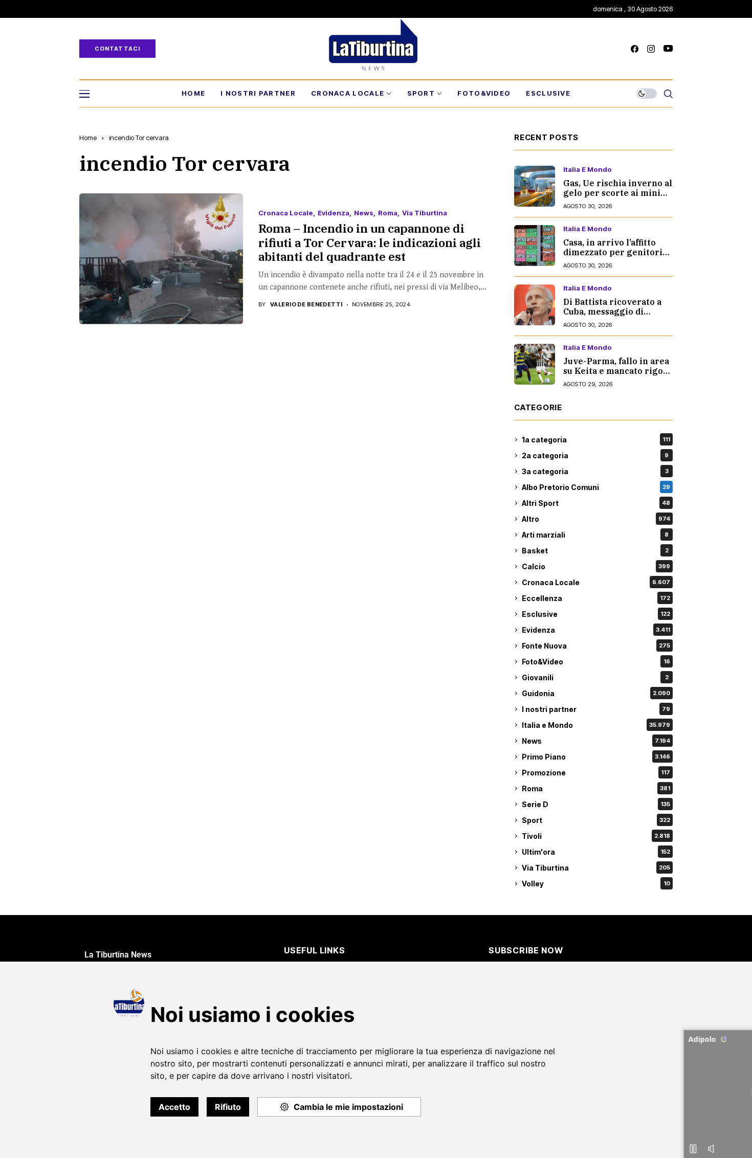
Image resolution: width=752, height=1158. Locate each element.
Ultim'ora (596, 852)
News (363, 213)
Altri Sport (596, 503)
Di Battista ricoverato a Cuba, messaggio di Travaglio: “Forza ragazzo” (612, 317)
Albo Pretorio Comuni (596, 487)
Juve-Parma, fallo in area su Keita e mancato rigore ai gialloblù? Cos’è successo (618, 376)
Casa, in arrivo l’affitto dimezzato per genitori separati (612, 252)
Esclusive (596, 614)
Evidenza (333, 213)
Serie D (596, 804)
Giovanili (595, 677)
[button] (732, 1024)
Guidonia (596, 693)
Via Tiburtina (424, 213)
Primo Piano (596, 756)
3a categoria (595, 471)
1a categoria (596, 439)
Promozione (596, 772)
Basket (595, 550)
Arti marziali (595, 534)
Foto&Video (596, 661)
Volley (596, 883)
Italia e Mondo (587, 169)
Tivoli (596, 836)
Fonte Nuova (596, 645)
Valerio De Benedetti (306, 304)
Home (88, 137)
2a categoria (595, 455)
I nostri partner (596, 709)
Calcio (596, 566)
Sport (596, 820)
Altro (596, 519)
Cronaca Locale (285, 213)
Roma (387, 213)
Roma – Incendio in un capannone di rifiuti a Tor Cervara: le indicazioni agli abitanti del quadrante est (369, 242)
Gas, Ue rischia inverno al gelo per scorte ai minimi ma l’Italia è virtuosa (617, 193)
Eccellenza (596, 598)
